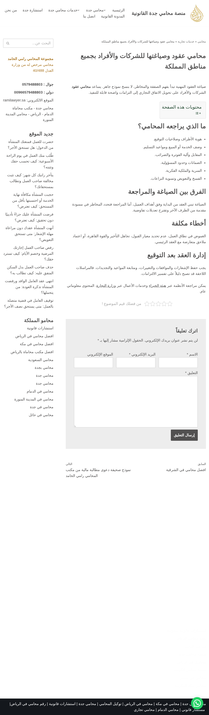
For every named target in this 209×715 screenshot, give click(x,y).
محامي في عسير (193, 678)
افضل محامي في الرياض (34, 336)
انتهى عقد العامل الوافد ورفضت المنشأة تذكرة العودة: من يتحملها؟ (29, 287)
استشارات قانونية (40, 328)
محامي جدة (44, 108)
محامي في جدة (41, 407)
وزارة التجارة (106, 286)
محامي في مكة (167, 704)
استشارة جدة (33, 10)
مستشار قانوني (194, 710)
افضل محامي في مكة (36, 344)
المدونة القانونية (113, 16)
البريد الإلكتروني (142, 354)
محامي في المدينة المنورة (33, 399)
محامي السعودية (40, 360)
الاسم (192, 354)
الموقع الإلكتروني (100, 354)
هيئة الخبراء (157, 286)
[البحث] (7, 43)
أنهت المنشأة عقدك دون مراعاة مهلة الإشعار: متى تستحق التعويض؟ (29, 234)
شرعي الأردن (195, 646)
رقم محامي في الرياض (28, 704)
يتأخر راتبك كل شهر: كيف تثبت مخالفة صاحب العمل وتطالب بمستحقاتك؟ (30, 181)
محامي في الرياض (139, 704)
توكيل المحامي (110, 704)
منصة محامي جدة (192, 654)
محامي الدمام (168, 710)
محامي (202, 41)
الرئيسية (118, 10)
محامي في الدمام (40, 391)
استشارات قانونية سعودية (186, 630)
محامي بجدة (44, 368)
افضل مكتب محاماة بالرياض (32, 352)
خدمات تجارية (186, 41)
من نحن (11, 10)
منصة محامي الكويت (190, 670)
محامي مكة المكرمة (190, 686)
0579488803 (32, 84)
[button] (105, 10)
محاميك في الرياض (191, 662)
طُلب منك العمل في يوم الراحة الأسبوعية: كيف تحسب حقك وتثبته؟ (29, 161)
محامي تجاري (144, 710)
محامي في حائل (41, 415)
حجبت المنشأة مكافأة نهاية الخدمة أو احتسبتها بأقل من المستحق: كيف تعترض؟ (32, 200)
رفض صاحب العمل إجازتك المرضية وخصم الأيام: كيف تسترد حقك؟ (28, 253)
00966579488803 (28, 92)
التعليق (191, 373)
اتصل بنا (89, 16)
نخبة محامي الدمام (192, 638)
